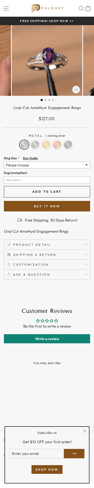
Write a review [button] (47, 338)
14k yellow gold (46, 144)
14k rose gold (57, 144)
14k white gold (35, 144)
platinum (68, 144)
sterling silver (24, 144)
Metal (47, 135)
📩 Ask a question (28, 274)
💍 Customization (28, 264)
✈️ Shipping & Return (31, 254)
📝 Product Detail (29, 244)
